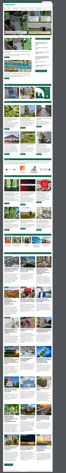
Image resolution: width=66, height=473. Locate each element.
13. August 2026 (7, 272)
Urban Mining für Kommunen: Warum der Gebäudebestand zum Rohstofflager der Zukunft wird (43, 221)
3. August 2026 (7, 422)
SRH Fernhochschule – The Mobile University (49, 245)
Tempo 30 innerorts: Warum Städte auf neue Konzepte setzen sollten (11, 390)
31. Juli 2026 (22, 450)
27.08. (36, 49)
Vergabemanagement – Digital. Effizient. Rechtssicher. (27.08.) (42, 52)
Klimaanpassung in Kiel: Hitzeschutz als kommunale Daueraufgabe (43, 300)
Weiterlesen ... (23, 127)
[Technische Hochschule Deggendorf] (38, 240)
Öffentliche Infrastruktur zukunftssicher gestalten (41, 145)
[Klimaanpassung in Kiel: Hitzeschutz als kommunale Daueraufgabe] (43, 292)
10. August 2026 (23, 302)
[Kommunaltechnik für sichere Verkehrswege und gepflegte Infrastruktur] (27, 409)
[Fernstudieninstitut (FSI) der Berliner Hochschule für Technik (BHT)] (9, 240)
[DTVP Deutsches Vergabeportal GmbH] (10, 170)
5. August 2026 (7, 392)
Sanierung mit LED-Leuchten (10, 144)
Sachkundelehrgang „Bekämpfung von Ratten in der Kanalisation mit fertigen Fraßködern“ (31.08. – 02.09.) (42, 57)
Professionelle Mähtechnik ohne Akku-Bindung (26, 145)
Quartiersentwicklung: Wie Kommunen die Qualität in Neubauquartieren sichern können (33, 18)
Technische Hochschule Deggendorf (39, 245)
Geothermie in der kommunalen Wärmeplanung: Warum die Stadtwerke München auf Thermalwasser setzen (11, 361)
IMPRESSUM (39, 470)
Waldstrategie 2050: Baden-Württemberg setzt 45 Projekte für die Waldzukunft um (11, 119)
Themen (9, 8)
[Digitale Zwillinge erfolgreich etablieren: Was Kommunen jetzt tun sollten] (27, 261)
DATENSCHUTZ (44, 470)
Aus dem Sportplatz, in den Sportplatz (26, 330)
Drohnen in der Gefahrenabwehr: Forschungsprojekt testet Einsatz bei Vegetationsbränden (10, 301)
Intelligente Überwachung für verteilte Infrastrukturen (42, 193)
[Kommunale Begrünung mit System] (43, 382)
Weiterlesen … (7, 57)
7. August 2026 (7, 364)
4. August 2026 (23, 390)
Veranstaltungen (39, 8)
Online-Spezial (15, 8)
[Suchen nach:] (47, 1)
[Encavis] (33, 170)
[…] (11, 282)
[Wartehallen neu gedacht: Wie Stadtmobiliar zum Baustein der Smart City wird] (11, 261)
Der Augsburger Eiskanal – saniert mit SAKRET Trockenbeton (26, 360)
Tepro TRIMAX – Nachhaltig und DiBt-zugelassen (43, 119)
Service (45, 8)
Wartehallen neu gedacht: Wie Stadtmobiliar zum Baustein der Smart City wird (11, 270)
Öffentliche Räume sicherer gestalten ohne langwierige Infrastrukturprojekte (27, 448)
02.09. (36, 62)
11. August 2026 (7, 305)
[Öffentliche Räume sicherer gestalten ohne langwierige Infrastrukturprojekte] (27, 440)
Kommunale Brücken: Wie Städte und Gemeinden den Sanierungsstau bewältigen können (43, 418)
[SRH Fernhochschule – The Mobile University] (48, 240)
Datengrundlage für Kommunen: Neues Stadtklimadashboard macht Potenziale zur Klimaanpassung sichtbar (11, 419)
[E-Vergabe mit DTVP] (27, 382)
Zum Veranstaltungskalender (41, 70)
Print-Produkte (31, 8)
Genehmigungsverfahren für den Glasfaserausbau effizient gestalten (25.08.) (41, 43)
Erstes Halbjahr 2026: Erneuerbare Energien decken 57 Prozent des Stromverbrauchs (43, 448)
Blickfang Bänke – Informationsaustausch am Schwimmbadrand (17, 73)
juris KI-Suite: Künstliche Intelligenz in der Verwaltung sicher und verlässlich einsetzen (27, 194)
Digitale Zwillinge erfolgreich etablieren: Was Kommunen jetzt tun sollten (27, 270)
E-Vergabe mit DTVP (25, 388)
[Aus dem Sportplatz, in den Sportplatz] (27, 322)
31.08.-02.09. (37, 59)
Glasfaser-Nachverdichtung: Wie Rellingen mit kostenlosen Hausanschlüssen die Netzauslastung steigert (43, 360)
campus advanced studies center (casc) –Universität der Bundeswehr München (19, 246)
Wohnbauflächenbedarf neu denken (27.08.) (41, 48)
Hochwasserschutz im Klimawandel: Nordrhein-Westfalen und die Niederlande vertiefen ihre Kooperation (42, 271)
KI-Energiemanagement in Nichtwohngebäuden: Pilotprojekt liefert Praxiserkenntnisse (11, 194)
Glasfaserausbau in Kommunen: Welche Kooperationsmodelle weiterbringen (14, 32)
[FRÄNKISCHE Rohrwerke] (45, 170)
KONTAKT (50, 470)
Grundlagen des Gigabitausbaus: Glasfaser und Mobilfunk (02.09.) (42, 66)
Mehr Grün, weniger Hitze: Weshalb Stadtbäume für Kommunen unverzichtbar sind (44, 18)
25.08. (36, 45)
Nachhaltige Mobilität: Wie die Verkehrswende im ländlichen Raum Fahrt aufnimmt (38, 33)
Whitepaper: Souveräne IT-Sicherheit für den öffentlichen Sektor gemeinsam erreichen (27, 300)
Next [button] (49, 169)
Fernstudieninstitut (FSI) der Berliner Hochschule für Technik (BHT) (9, 245)
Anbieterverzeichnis (23, 8)
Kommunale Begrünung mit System (43, 389)
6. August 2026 (39, 363)
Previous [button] (6, 169)
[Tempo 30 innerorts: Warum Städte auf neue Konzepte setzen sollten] (11, 382)
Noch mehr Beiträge (8, 464)
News (5, 8)
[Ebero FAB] (22, 170)
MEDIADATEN (35, 470)
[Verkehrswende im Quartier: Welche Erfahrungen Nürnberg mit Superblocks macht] (43, 322)
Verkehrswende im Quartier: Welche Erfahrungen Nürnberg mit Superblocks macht (43, 330)
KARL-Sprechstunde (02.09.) (40, 61)
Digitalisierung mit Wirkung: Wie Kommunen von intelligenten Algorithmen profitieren (11, 331)
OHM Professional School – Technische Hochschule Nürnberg (29, 245)
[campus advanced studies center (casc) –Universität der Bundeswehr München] (19, 240)
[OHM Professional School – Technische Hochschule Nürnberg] (29, 240)
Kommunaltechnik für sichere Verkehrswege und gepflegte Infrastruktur (27, 418)
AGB (47, 470)
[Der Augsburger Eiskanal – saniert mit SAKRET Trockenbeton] (27, 351)
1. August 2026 (7, 450)
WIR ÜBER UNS (31, 470)
